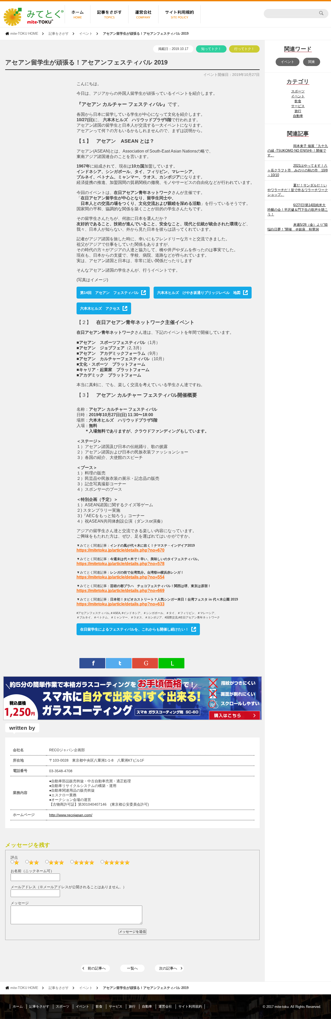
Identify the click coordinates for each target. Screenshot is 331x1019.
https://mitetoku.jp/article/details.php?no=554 (120, 577)
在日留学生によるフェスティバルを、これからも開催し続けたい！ (134, 629)
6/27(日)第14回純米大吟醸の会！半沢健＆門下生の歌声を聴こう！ (297, 209)
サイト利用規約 (190, 1006)
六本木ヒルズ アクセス (100, 308)
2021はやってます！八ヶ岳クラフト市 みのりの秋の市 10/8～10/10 (297, 170)
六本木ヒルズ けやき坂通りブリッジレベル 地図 (198, 293)
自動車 (298, 116)
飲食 (298, 101)
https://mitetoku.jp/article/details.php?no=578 (120, 563)
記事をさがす (59, 33)
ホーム (18, 1006)
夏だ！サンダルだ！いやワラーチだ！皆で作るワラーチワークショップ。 (297, 190)
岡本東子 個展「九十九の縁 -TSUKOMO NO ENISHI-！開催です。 (297, 150)
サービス (298, 106)
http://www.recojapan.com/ (70, 815)
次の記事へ (168, 968)
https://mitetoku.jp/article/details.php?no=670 (120, 550)
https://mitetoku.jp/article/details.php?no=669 (120, 590)
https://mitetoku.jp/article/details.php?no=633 (120, 604)
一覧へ (132, 968)
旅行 (298, 111)
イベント (86, 33)
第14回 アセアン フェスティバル (109, 293)
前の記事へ (97, 968)
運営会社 (165, 1006)
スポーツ (298, 91)
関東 (311, 62)
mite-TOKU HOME (24, 33)
